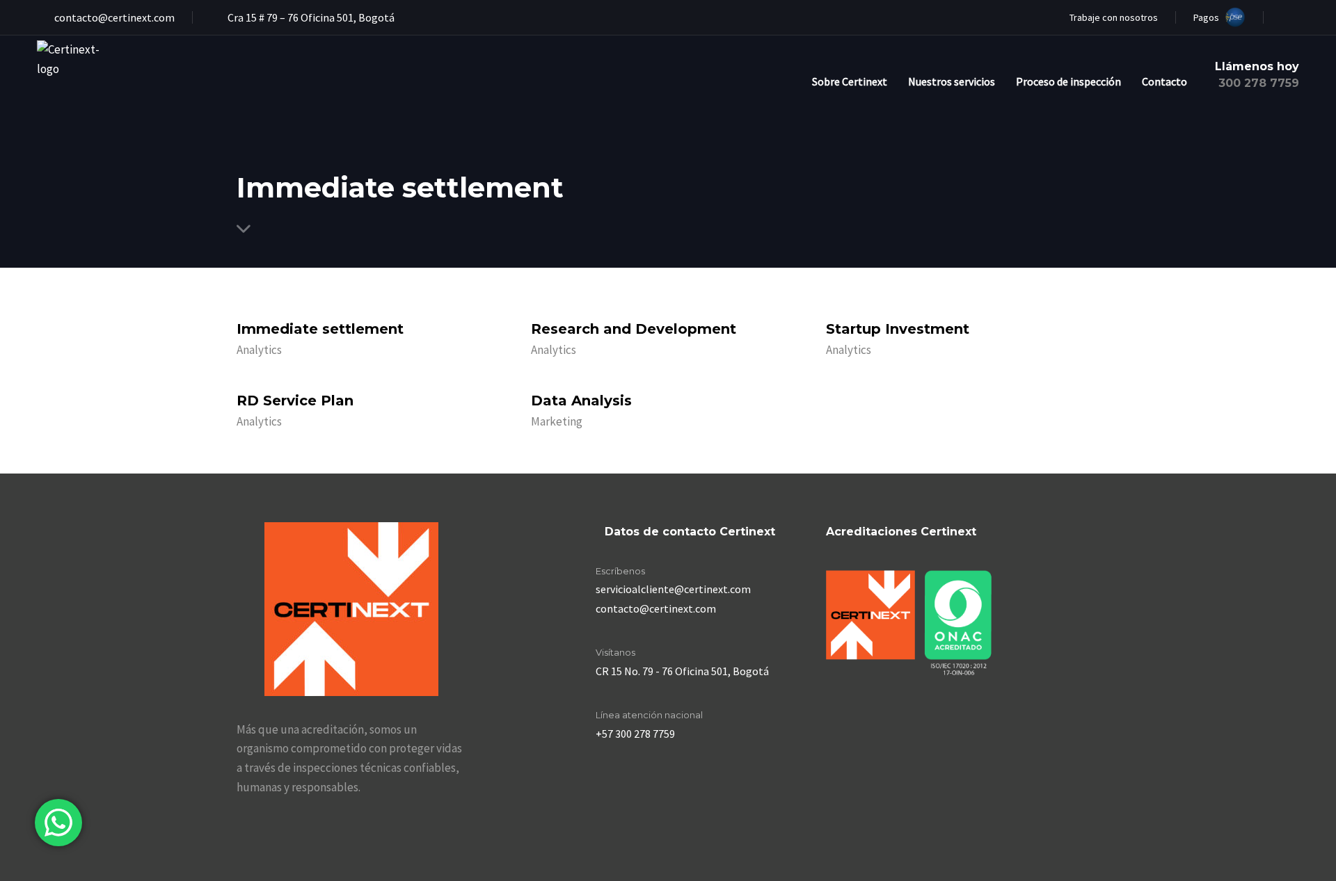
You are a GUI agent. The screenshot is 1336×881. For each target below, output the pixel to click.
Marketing (556, 421)
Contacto (1164, 81)
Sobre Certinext (849, 81)
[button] (1290, 17)
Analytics (259, 349)
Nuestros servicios (951, 81)
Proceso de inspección (1068, 81)
